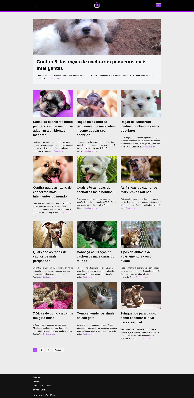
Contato (36, 381)
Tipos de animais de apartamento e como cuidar (136, 256)
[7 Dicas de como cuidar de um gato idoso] (53, 295)
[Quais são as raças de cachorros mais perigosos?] (53, 234)
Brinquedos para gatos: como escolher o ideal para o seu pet (138, 318)
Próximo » (59, 350)
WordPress (50, 395)
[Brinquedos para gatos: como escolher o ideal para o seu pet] (141, 295)
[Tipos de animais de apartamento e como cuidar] (141, 234)
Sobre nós (37, 377)
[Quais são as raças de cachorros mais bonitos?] (97, 169)
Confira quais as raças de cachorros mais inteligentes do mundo (52, 192)
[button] (35, 5)
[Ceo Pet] (97, 5)
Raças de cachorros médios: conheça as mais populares (140, 126)
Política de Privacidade (42, 386)
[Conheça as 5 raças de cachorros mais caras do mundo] (97, 234)
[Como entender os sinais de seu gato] (97, 295)
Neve (35, 395)
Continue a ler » (54, 78)
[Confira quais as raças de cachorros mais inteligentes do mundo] (53, 169)
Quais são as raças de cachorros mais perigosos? (50, 256)
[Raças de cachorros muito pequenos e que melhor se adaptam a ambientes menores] (53, 103)
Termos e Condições (41, 390)
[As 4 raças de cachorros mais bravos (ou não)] (141, 169)
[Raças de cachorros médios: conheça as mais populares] (141, 103)
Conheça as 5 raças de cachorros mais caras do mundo (95, 256)
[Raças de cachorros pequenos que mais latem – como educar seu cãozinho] (97, 103)
